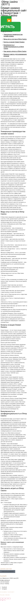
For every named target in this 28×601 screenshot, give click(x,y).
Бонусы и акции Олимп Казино (14, 42)
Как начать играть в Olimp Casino (15, 51)
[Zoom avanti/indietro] (9, 598)
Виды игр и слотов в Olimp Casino (15, 39)
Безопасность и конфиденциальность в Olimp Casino (14, 46)
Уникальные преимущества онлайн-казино (13, 35)
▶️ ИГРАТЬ (8, 24)
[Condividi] (4, 598)
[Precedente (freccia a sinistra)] (1, 600)
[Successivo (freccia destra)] (4, 600)
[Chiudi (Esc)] (1, 598)
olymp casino (21, 459)
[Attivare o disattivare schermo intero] (6, 598)
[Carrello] (26, 7)
